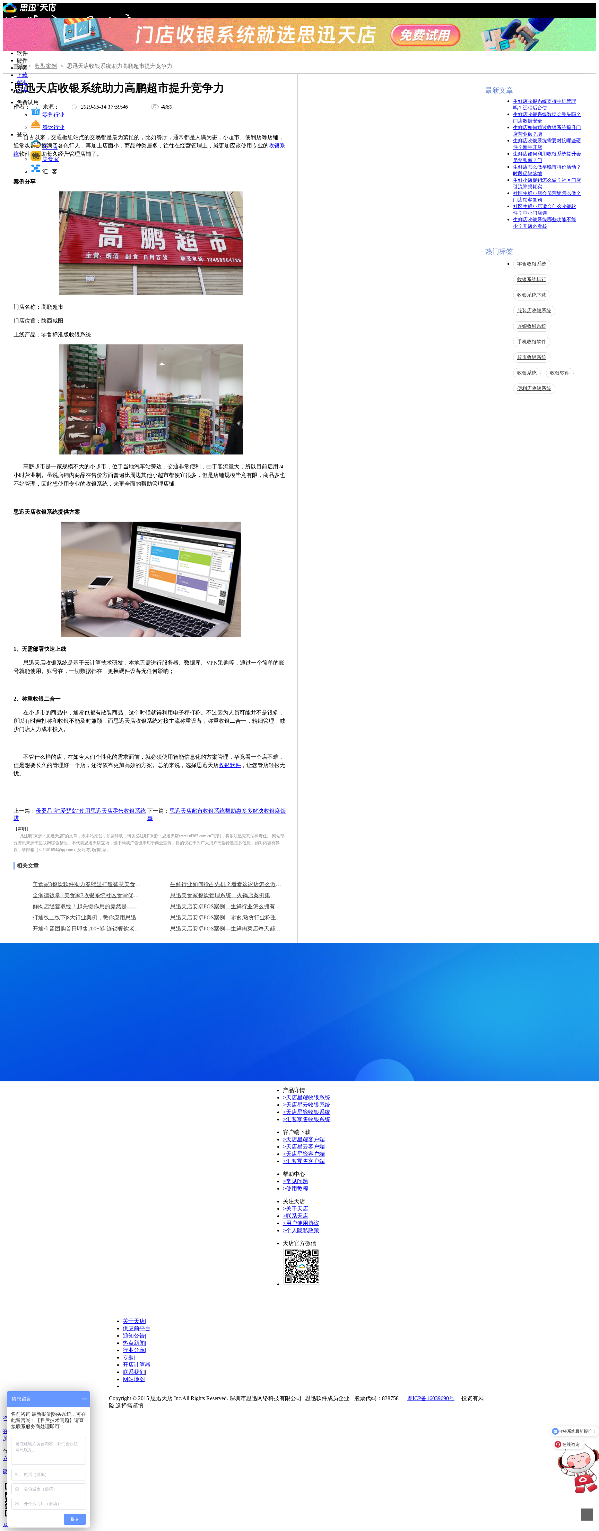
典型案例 (46, 66)
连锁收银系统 (531, 326)
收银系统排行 (531, 279)
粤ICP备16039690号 (430, 1398)
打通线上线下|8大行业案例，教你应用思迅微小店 (93, 917)
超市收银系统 (531, 357)
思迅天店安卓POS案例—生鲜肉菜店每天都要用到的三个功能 (244, 928)
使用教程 (295, 1188)
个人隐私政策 (301, 1230)
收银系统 (527, 373)
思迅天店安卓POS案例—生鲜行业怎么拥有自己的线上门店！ (244, 906)
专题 (129, 1357)
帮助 (22, 82)
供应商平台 (137, 1328)
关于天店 (295, 1209)
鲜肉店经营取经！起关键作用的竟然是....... (85, 906)
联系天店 (295, 1216)
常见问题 (295, 1181)
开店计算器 (137, 1365)
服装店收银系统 (534, 310)
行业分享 (134, 1350)
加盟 (22, 89)
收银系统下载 (531, 295)
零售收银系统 (531, 264)
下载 (22, 75)
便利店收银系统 (534, 388)
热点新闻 (134, 1343)
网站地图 (134, 1379)
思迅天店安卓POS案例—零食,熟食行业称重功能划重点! (238, 917)
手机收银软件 (531, 341)
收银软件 (230, 765)
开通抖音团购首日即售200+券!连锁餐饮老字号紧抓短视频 (103, 928)
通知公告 (134, 1336)
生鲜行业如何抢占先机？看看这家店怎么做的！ (228, 884)
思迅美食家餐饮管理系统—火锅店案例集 (220, 895)
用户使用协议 (301, 1223)
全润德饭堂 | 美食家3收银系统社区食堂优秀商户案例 (97, 895)
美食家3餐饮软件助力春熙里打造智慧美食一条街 (92, 884)
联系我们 (134, 1372)
